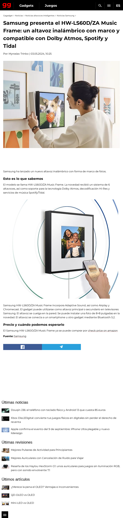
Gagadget (7, 5)
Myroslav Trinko (19, 53)
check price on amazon (103, 330)
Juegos (51, 6)
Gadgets (26, 6)
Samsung (20, 336)
